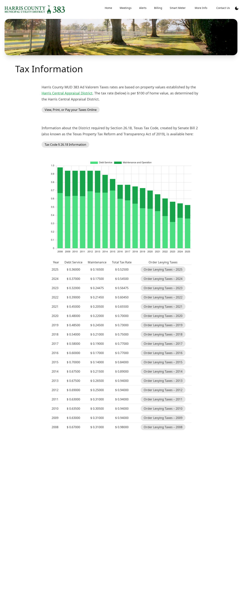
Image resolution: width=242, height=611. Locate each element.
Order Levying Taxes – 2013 (163, 381)
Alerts (143, 8)
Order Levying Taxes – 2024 (163, 279)
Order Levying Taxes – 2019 (163, 325)
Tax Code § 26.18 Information (65, 144)
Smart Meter (178, 8)
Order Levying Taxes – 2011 (163, 399)
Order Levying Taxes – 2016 (163, 353)
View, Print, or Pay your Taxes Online (71, 110)
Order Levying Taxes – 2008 (163, 427)
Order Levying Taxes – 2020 (163, 316)
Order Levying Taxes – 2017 (163, 344)
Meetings (126, 8)
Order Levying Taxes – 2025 (163, 269)
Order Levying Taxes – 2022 (163, 297)
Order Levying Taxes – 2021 (163, 306)
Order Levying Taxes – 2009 (163, 418)
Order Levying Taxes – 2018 (163, 334)
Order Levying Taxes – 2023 (163, 288)
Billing (158, 8)
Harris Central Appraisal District (67, 93)
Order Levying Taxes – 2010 (163, 408)
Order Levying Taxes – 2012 (163, 390)
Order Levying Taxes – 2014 (163, 371)
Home (108, 8)
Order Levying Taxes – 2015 (163, 362)
